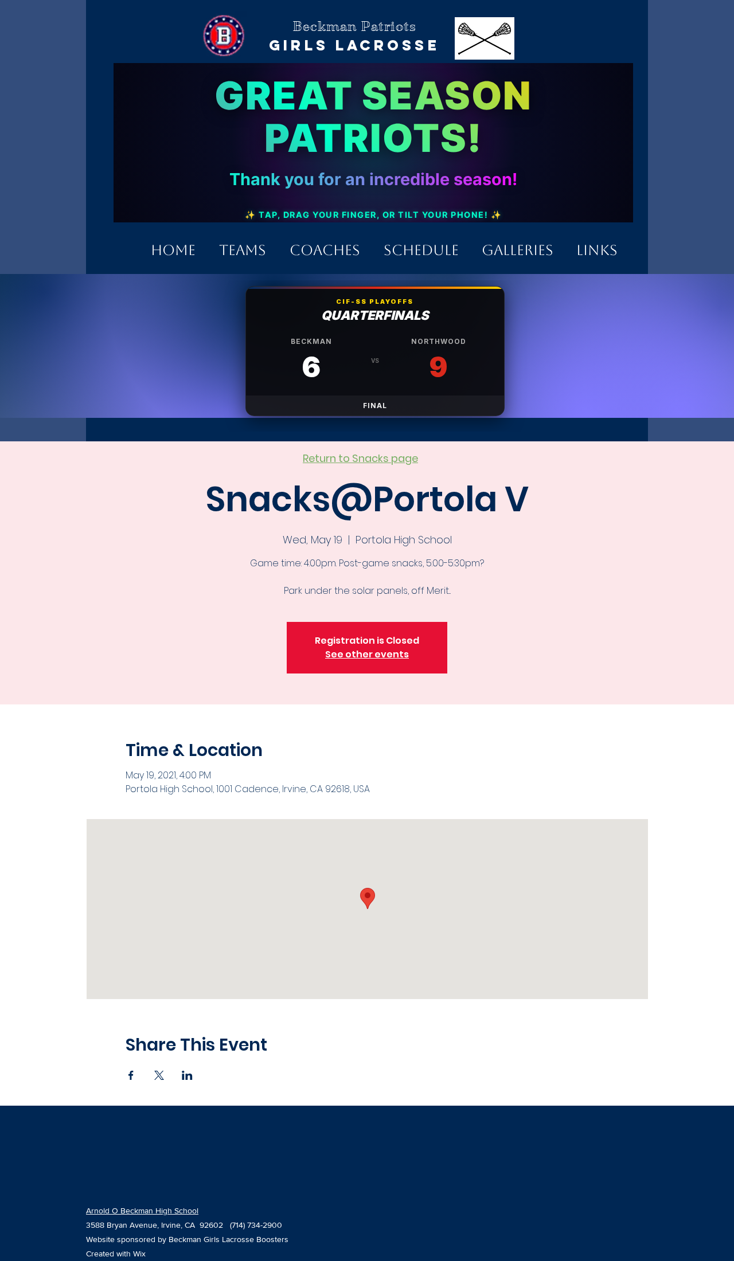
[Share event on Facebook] (131, 1075)
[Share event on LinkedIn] (187, 1075)
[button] (242, 245)
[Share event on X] (159, 1075)
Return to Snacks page (360, 458)
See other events (367, 654)
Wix (139, 1253)
